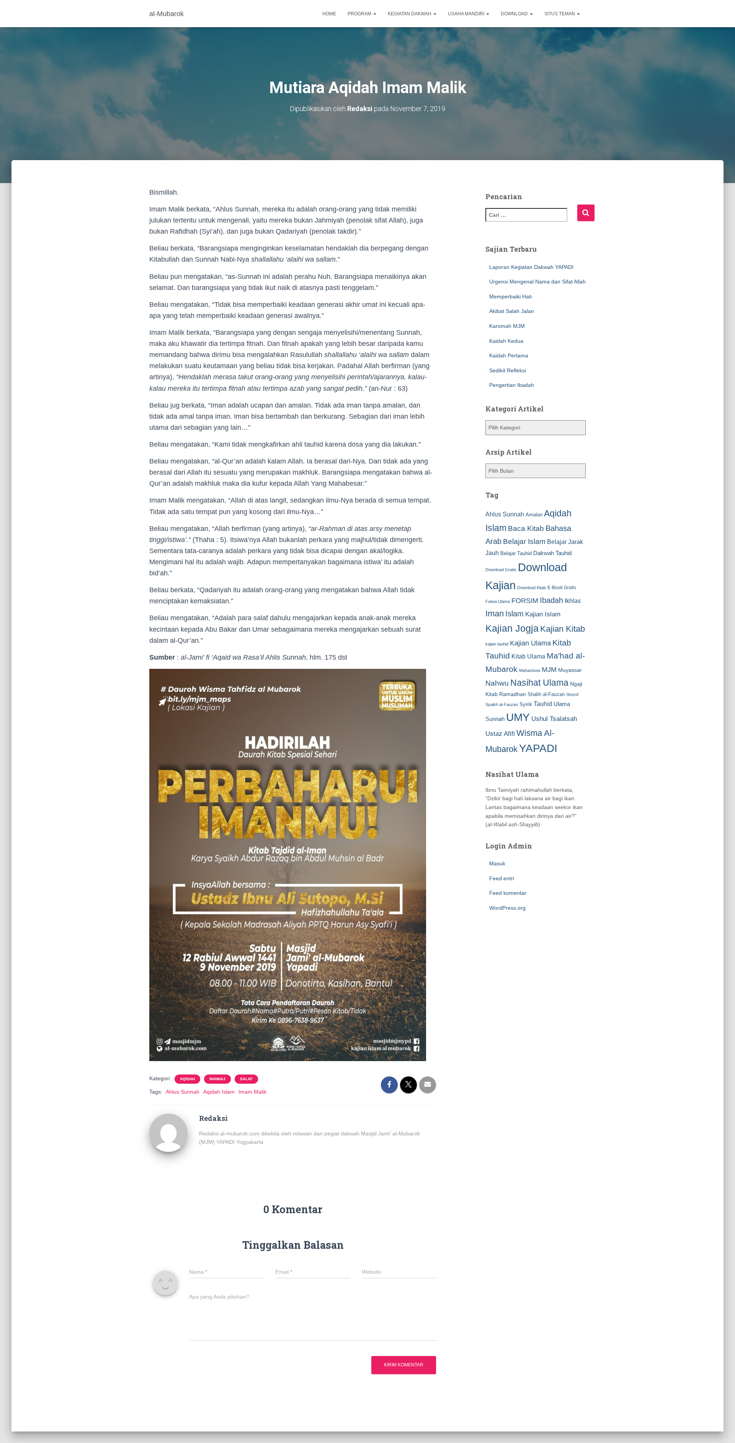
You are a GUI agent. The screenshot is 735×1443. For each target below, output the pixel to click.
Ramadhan (512, 694)
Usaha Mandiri (466, 13)
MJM (549, 669)
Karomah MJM (507, 326)
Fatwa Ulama (497, 601)
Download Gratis (500, 569)
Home (329, 13)
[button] (374, 13)
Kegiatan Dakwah (410, 13)
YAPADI (538, 748)
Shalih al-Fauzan (546, 694)
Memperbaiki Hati (510, 296)
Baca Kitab (526, 528)
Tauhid (543, 703)
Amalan (534, 515)
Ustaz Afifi (500, 733)
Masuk (497, 863)
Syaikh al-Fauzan (501, 704)
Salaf (246, 1079)
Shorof (572, 694)
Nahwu (497, 683)
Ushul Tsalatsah (554, 718)
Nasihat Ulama (539, 683)
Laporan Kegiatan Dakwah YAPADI (531, 267)
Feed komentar (507, 893)
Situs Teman (560, 13)
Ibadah (551, 600)
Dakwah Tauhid (552, 553)
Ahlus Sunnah (182, 1092)
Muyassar (570, 670)
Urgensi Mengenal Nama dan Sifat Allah (537, 281)
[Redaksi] (168, 1132)
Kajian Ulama (530, 643)
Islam (514, 613)
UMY (518, 717)
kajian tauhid (496, 644)
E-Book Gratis (561, 587)
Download (515, 13)
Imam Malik (252, 1092)
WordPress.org (507, 908)
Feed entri (501, 878)
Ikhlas (573, 601)
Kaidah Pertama (508, 355)
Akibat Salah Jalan (511, 311)
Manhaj (217, 1079)
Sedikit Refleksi (507, 370)
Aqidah (187, 1079)
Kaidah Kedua (506, 341)
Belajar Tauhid (516, 553)
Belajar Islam (524, 541)
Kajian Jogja (512, 628)
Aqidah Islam (219, 1092)
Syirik (525, 704)
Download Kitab (531, 587)
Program (360, 13)
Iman (494, 613)
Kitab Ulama (528, 656)
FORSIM (524, 600)
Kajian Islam (542, 614)
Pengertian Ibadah (511, 385)
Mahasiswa (529, 670)
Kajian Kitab (562, 629)
